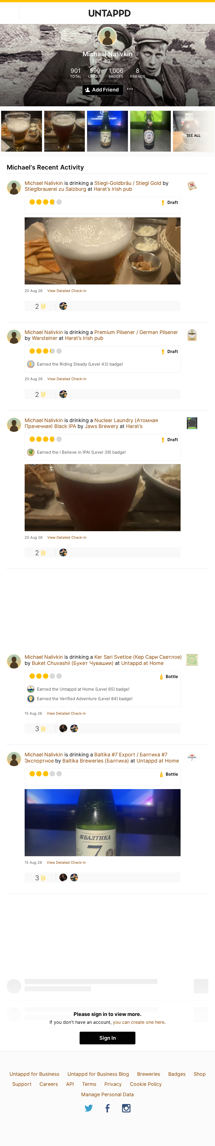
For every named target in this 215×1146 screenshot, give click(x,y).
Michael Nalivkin (44, 183)
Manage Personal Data (107, 1094)
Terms (89, 1084)
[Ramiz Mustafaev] (63, 306)
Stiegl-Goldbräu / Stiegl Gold (127, 183)
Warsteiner (44, 338)
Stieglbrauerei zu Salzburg (55, 189)
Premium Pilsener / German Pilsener (136, 332)
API (70, 1084)
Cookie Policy (146, 1084)
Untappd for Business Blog (98, 1074)
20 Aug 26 (34, 291)
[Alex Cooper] (63, 728)
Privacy (113, 1084)
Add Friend (105, 90)
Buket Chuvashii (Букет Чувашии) (73, 663)
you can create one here (138, 1022)
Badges (177, 1074)
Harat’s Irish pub (113, 189)
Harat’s (134, 426)
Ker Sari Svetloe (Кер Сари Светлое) (138, 657)
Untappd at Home (142, 663)
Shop (200, 1074)
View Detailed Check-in (66, 291)
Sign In (107, 1038)
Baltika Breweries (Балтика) (95, 761)
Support (21, 1084)
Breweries (148, 1074)
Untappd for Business (34, 1074)
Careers (48, 1084)
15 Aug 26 (33, 714)
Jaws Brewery (101, 426)
